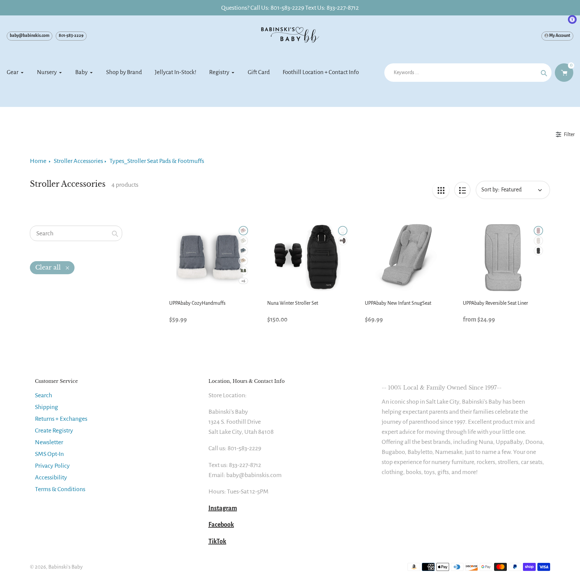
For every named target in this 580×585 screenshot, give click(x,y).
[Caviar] (343, 231)
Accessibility (51, 477)
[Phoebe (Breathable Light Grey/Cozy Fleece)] (538, 241)
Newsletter (49, 442)
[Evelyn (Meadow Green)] (243, 271)
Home (38, 161)
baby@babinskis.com (29, 35)
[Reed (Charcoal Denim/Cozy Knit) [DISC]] (538, 251)
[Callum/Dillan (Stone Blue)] (243, 251)
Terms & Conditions (60, 489)
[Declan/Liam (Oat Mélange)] (243, 261)
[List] (462, 190)
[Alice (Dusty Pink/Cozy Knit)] (538, 231)
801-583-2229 (71, 35)
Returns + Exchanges (61, 418)
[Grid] (441, 190)
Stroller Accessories (78, 161)
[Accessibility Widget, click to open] (572, 19)
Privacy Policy (52, 465)
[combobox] (76, 233)
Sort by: (490, 190)
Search (43, 395)
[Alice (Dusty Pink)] (243, 231)
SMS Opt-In (49, 454)
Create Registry (54, 430)
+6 (243, 281)
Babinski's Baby (65, 567)
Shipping (46, 407)
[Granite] (343, 241)
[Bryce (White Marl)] (243, 241)
